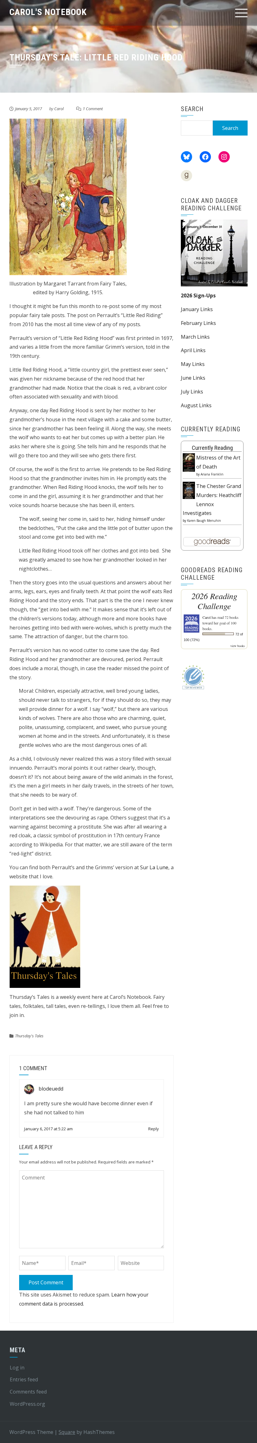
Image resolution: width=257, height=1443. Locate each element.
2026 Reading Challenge (214, 601)
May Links (193, 364)
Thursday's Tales (29, 1036)
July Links (192, 391)
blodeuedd (51, 1089)
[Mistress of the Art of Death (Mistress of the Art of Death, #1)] (189, 462)
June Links (193, 377)
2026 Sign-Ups (198, 295)
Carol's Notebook (48, 12)
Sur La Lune (154, 867)
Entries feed (24, 1379)
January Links (197, 309)
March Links (195, 336)
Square (67, 1432)
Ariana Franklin (212, 474)
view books (237, 646)
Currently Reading (212, 447)
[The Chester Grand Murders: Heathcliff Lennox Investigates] (189, 489)
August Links (196, 405)
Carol (59, 108)
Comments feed (28, 1391)
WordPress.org (27, 1403)
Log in (17, 1367)
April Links (193, 350)
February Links (198, 323)
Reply (153, 1129)
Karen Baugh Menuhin (204, 520)
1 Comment (93, 108)
